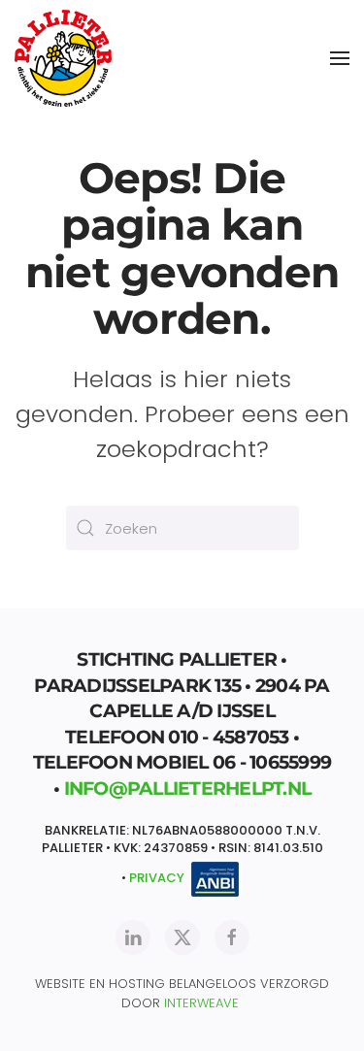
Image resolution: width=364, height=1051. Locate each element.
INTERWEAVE (201, 1003)
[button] (339, 58)
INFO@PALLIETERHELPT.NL (188, 788)
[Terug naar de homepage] (63, 58)
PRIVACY (156, 878)
